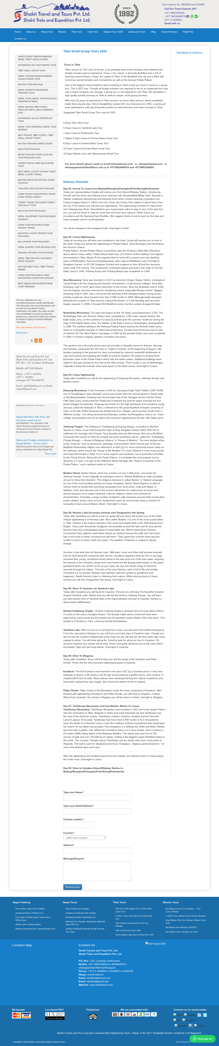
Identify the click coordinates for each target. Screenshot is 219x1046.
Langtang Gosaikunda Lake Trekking (81, 912)
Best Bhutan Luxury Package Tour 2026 (182, 931)
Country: (68, 833)
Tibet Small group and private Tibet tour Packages (132, 924)
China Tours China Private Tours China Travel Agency (36, 195)
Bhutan (62, 31)
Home (18, 31)
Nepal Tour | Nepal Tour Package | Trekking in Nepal (37, 100)
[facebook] (181, 1025)
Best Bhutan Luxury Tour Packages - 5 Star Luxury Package (183, 910)
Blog (153, 31)
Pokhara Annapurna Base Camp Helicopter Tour (35, 928)
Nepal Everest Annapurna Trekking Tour (33, 91)
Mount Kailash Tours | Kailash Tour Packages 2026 (35, 156)
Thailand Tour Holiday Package (36, 188)
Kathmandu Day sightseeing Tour (37, 65)
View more (50, 453)
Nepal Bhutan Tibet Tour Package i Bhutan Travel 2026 (186, 921)
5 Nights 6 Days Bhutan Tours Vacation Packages (186, 915)
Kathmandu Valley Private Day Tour (35, 119)
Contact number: (73, 819)
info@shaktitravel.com (119, 164)
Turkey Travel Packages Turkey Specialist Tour (36, 204)
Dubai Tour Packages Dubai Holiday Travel (33, 226)
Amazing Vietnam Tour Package (35, 253)
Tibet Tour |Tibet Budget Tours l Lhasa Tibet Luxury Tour (133, 910)
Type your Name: (73, 792)
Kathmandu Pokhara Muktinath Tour (81, 917)
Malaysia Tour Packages (32, 211)
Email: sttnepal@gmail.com (34, 387)
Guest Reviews (169, 31)
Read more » (22, 333)
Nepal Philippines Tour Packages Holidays (37, 217)
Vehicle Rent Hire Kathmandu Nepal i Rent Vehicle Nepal (35, 58)
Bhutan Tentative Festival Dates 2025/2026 (36, 181)
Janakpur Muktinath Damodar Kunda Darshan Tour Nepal (85, 930)
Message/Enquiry (73, 858)
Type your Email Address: (78, 805)
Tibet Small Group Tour (31, 70)
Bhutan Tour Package (30, 84)
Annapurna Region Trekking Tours (29, 912)
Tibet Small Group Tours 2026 (128, 930)
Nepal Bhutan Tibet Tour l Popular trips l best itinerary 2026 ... (35, 110)
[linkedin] (199, 1014)
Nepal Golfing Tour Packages (77, 908)
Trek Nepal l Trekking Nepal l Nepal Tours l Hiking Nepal (33, 918)
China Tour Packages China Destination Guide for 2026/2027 (36, 276)
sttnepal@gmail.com (151, 164)
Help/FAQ (188, 31)
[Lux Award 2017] (55, 1015)
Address (68, 845)
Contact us (20, 38)
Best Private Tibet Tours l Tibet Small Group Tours (36, 136)
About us (31, 31)
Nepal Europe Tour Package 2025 (37, 247)
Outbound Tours (137, 31)
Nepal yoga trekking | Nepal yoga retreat (37, 128)
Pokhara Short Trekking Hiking (28, 924)
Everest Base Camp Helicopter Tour (36, 164)
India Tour (92, 31)
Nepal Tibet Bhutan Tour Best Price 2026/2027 (35, 259)
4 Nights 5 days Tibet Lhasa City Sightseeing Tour (133, 917)
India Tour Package (29, 149)
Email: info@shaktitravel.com (31, 385)
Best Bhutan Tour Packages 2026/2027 (181, 927)
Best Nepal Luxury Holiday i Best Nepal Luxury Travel (37, 173)
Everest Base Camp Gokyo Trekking (30, 908)
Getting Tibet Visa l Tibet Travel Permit (36, 268)
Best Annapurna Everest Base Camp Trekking (35, 285)
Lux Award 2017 (54, 1009)
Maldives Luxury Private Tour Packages (35, 234)
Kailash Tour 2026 (113, 31)
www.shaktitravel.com (101, 984)
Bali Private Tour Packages (33, 242)
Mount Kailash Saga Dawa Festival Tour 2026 (134, 934)
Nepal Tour (47, 31)
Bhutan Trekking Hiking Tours (35, 143)
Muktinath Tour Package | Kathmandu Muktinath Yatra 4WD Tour (85, 923)
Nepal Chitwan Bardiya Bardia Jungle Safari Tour (35, 77)
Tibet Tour (76, 31)
